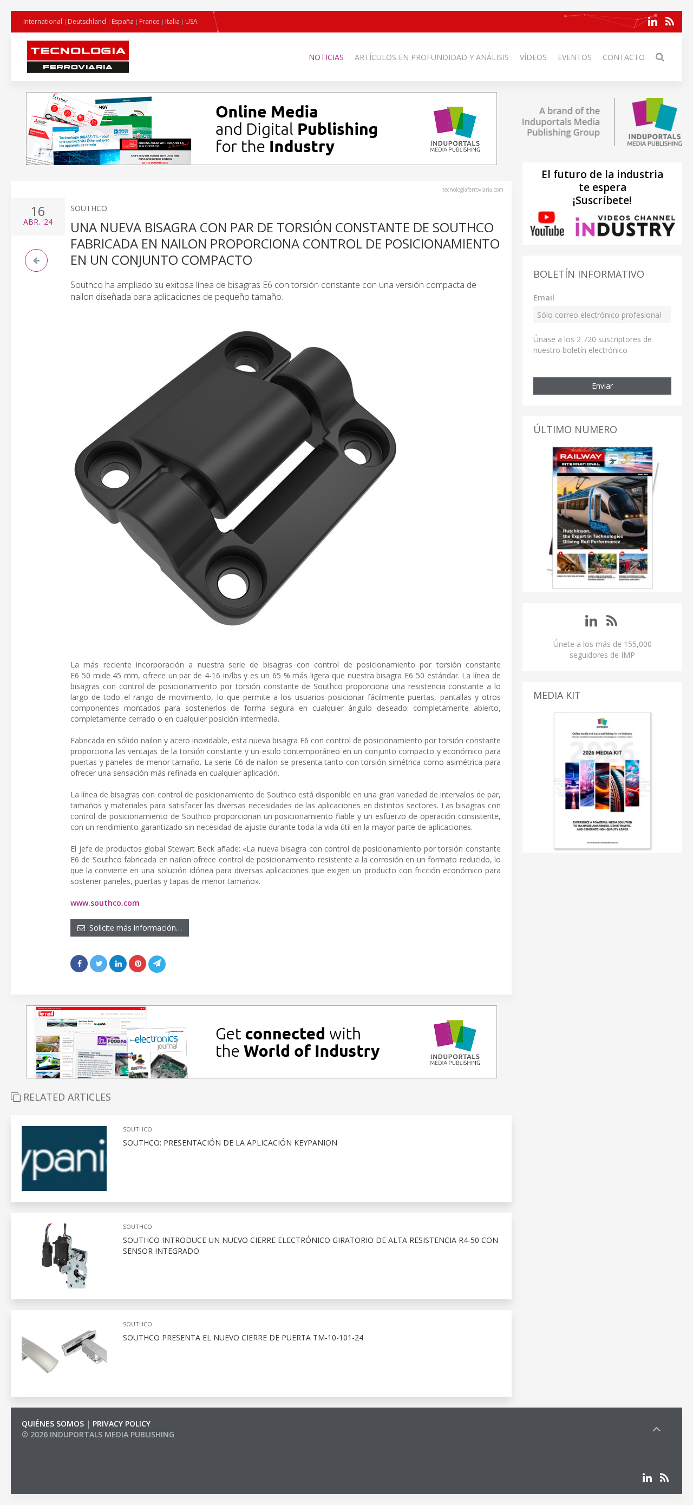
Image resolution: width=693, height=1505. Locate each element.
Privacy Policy (122, 1423)
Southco (88, 208)
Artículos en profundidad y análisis (432, 57)
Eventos (575, 57)
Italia (172, 21)
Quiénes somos (53, 1423)
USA (191, 21)
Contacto (624, 57)
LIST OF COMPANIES (58, 1445)
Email (543, 297)
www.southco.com (105, 903)
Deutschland (87, 21)
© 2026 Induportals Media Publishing (98, 1434)
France (149, 21)
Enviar (602, 386)
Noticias (326, 57)
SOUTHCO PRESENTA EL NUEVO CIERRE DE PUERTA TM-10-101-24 (243, 1337)
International (42, 21)
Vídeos (533, 57)
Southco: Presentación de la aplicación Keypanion (230, 1142)
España (123, 21)
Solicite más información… (133, 927)
